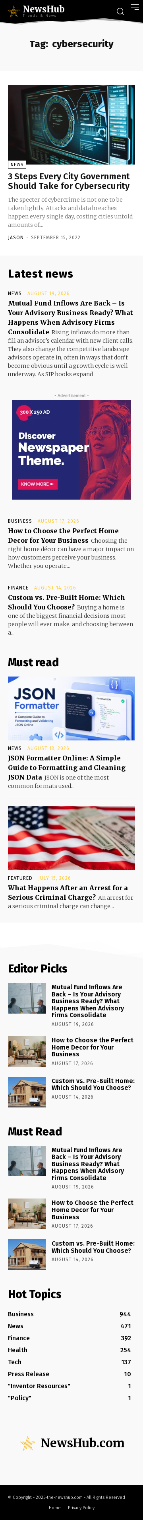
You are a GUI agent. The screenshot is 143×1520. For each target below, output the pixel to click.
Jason (16, 237)
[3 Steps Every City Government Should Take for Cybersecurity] (71, 124)
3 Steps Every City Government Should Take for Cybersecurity (69, 181)
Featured (20, 878)
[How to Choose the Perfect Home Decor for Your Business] (27, 1051)
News (17, 164)
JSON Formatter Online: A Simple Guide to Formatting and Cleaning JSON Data (67, 767)
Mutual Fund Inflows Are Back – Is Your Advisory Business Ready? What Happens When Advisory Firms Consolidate (88, 1001)
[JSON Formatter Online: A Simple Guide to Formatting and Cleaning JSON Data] (71, 708)
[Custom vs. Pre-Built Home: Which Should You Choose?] (27, 1092)
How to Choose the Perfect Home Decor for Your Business (92, 1047)
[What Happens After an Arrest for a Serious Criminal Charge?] (71, 838)
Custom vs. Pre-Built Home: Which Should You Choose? (93, 1084)
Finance (18, 587)
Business (20, 521)
